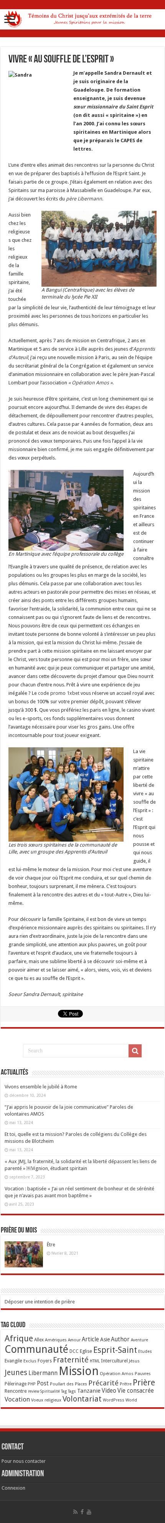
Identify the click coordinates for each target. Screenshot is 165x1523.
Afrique (19, 1338)
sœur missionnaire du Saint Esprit (113, 107)
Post (43, 1383)
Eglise (86, 1351)
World (131, 1400)
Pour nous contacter (24, 1461)
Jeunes (16, 1372)
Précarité (103, 1383)
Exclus (29, 1361)
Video (109, 1390)
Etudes (145, 1351)
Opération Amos (117, 1373)
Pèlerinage (15, 1384)
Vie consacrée (135, 1390)
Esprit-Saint (115, 1350)
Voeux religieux (46, 1400)
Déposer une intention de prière (40, 1302)
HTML (95, 1361)
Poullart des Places (68, 1384)
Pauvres (143, 1373)
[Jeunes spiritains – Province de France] (82, 18)
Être (51, 1244)
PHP (32, 1384)
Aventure (139, 1340)
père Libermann (84, 199)
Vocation (17, 1399)
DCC (74, 1351)
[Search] (135, 1050)
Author (120, 1339)
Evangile (13, 1361)
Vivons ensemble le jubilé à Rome (41, 1087)
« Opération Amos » (90, 383)
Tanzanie (89, 1390)
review (33, 1391)
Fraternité (71, 1359)
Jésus (134, 1361)
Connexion (13, 1488)
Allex (39, 1339)
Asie (105, 1339)
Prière (144, 1382)
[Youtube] (89, 1511)
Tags (72, 1391)
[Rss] (75, 1511)
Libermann (43, 1373)
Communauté (36, 1349)
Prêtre (126, 1384)
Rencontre (16, 1391)
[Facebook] (82, 1511)
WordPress (113, 1400)
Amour (74, 1340)
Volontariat (82, 1398)
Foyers (45, 1361)
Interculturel (114, 1361)
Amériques (56, 1339)
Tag (64, 1391)
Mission (79, 1371)
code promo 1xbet (58, 693)
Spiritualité (50, 1391)
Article (90, 1339)
